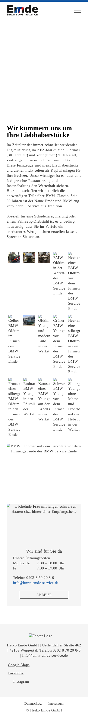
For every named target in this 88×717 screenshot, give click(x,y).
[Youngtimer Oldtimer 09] (73, 281)
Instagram (21, 681)
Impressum (56, 703)
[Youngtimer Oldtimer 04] (58, 342)
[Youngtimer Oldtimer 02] (14, 407)
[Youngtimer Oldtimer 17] (73, 405)
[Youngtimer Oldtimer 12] (44, 257)
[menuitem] (75, 10)
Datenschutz (33, 703)
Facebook (15, 673)
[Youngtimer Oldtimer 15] (44, 400)
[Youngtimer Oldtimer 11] (58, 274)
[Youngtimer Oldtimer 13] (29, 257)
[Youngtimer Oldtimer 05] (44, 334)
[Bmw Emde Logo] (23, 10)
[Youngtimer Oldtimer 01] (29, 397)
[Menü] (75, 10)
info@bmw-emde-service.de (36, 583)
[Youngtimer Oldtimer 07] (29, 320)
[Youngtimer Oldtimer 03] (73, 344)
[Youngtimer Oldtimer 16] (58, 405)
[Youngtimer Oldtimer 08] (14, 339)
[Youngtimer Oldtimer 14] (14, 257)
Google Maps (18, 665)
